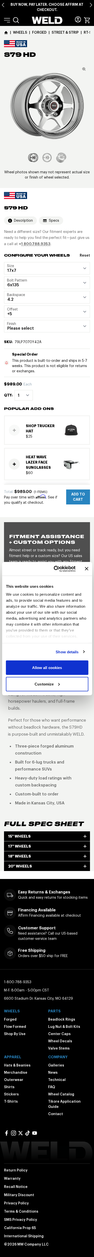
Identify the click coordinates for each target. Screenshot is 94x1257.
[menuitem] (16, 20)
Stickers (11, 1094)
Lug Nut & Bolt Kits (64, 1026)
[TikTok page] (27, 1133)
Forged (10, 1019)
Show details (67, 652)
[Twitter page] (20, 1133)
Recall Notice (16, 1186)
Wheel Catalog (61, 1094)
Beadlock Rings (61, 1019)
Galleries (56, 1065)
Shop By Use (15, 1034)
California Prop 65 (20, 1228)
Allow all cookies (47, 668)
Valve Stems (59, 1048)
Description (23, 220)
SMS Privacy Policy (20, 1219)
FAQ (51, 1087)
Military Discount (19, 1195)
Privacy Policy (16, 1203)
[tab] (33, 158)
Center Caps (59, 1034)
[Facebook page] (6, 1133)
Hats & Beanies (17, 1065)
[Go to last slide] (3, 5)
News (53, 1072)
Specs (54, 220)
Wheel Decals (60, 1041)
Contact (55, 1114)
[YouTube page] (34, 1133)
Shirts (9, 1087)
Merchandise (15, 1072)
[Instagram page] (13, 1133)
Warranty (12, 1178)
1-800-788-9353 (17, 982)
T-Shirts (11, 1101)
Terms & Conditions (21, 1211)
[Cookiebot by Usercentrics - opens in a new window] (56, 569)
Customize (44, 684)
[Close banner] (86, 569)
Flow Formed (15, 1026)
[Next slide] (91, 5)
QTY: (8, 395)
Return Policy (16, 1170)
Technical (57, 1079)
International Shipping (24, 1236)
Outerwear (13, 1079)
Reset (85, 255)
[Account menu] (78, 19)
